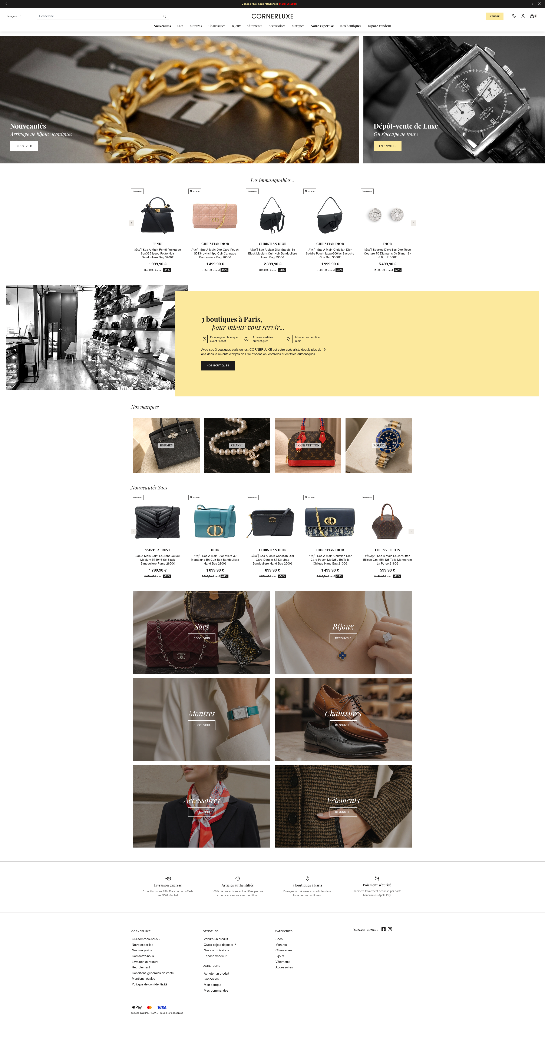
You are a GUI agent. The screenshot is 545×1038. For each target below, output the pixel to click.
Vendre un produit (216, 939)
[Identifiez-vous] (523, 16)
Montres (281, 944)
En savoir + (387, 146)
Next (411, 531)
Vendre (495, 16)
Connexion (211, 979)
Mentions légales (143, 978)
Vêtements (282, 962)
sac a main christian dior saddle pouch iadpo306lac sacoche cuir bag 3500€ (330, 253)
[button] (532, 16)
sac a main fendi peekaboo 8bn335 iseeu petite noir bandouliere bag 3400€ (157, 253)
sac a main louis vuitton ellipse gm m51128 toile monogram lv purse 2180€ (387, 559)
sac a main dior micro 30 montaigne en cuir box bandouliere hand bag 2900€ (215, 559)
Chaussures (284, 950)
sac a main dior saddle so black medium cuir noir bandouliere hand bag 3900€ (272, 253)
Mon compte (212, 985)
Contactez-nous (143, 956)
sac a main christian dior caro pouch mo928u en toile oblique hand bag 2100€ (330, 559)
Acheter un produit (216, 973)
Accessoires (284, 967)
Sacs (279, 939)
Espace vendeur (215, 956)
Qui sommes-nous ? (146, 939)
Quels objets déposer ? (220, 944)
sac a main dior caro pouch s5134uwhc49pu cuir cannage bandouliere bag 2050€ (215, 253)
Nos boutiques (218, 365)
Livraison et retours (145, 962)
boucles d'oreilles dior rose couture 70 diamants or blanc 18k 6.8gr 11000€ (387, 253)
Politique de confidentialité (149, 984)
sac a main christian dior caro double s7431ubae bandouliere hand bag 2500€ (272, 559)
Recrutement (141, 967)
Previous (133, 531)
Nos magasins (142, 950)
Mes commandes (216, 990)
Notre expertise (142, 944)
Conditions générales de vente (153, 973)
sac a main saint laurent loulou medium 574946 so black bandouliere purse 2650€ (157, 559)
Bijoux (279, 956)
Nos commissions (216, 950)
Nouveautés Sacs (149, 487)
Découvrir (24, 146)
